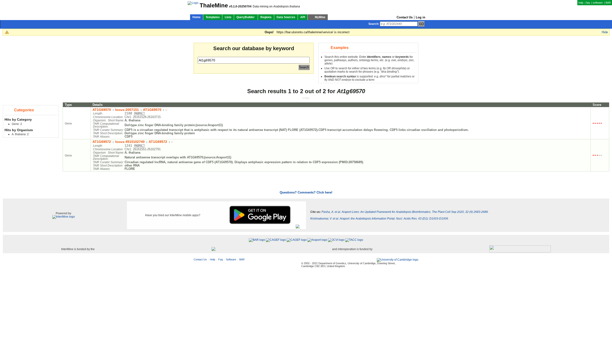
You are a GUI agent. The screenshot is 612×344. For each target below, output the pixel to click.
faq (588, 2)
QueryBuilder (245, 17)
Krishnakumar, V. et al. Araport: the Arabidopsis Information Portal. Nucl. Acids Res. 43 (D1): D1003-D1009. (379, 218)
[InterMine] (63, 216)
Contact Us (405, 17)
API (302, 17)
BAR (608, 2)
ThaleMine (214, 5)
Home (196, 17)
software (598, 2)
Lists (228, 17)
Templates (213, 17)
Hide (605, 32)
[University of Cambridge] (397, 260)
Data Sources (286, 17)
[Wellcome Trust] (213, 249)
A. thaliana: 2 (20, 134)
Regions (266, 17)
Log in (420, 17)
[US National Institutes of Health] (520, 249)
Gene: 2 (17, 124)
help (581, 2)
